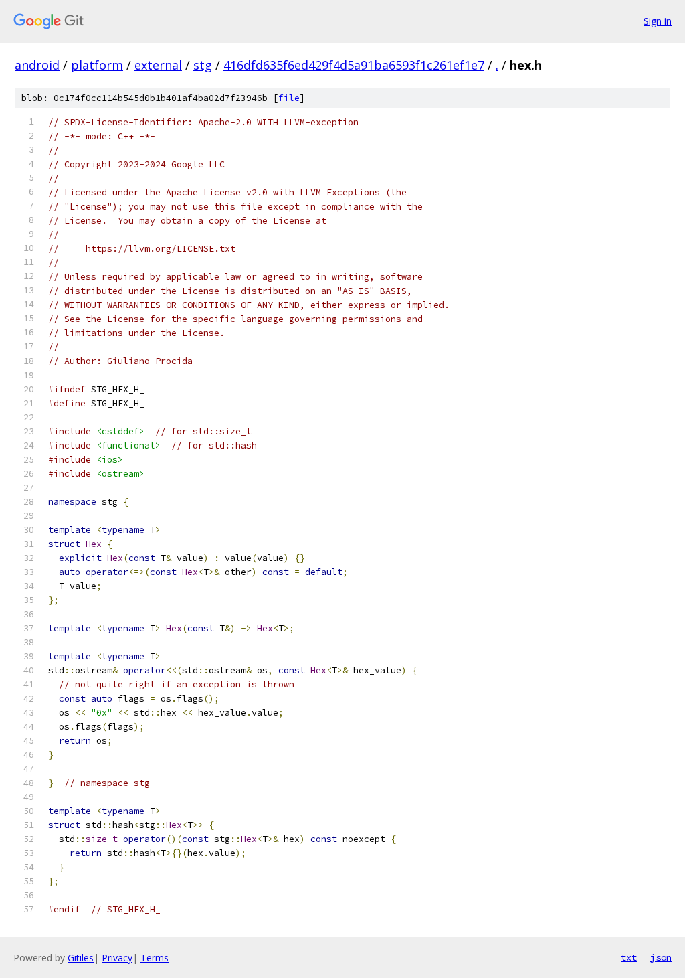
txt (629, 957)
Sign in (658, 21)
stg (202, 65)
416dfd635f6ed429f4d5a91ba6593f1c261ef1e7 (353, 65)
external (158, 65)
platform (97, 65)
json (661, 957)
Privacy (117, 957)
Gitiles (81, 957)
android (37, 65)
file (289, 98)
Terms (154, 957)
